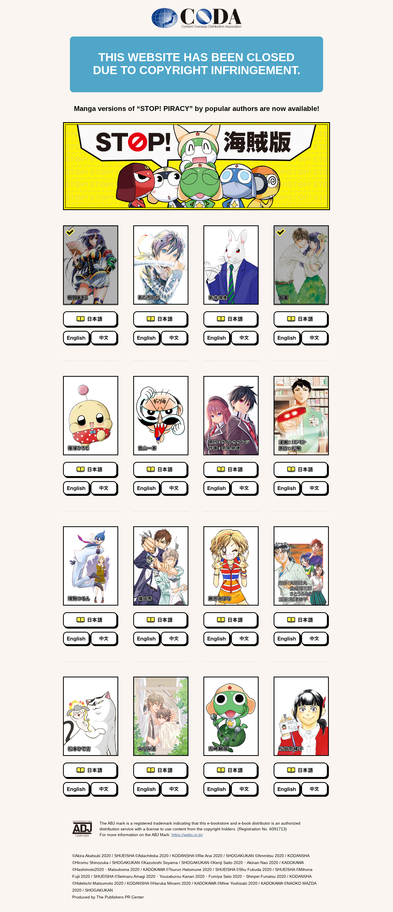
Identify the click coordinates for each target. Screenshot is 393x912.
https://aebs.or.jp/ (187, 834)
